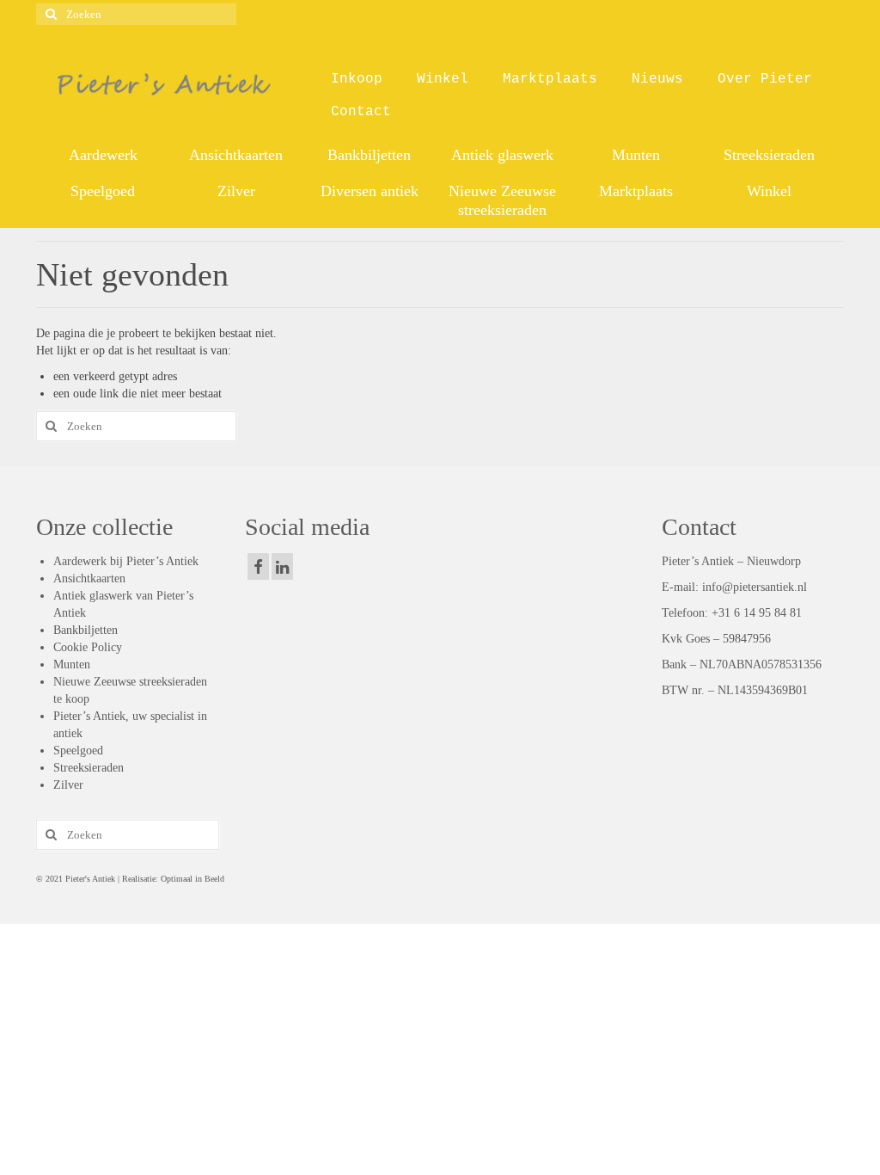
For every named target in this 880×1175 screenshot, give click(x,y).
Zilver (68, 784)
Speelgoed (78, 750)
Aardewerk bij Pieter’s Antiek (126, 561)
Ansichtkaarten (89, 578)
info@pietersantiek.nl (754, 587)
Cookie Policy (87, 647)
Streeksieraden (88, 767)
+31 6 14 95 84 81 (757, 612)
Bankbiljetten (85, 630)
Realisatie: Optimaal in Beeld (171, 878)
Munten (71, 664)
